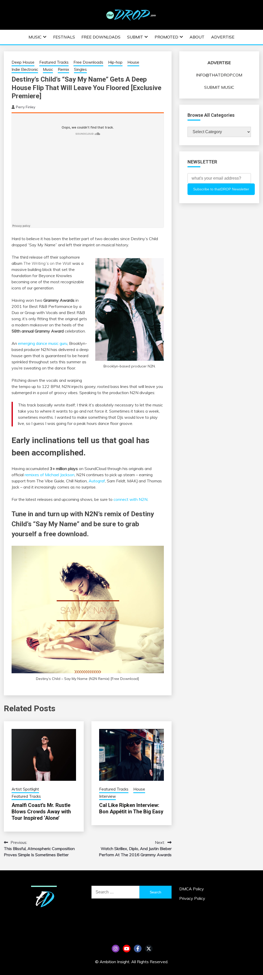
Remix (63, 69)
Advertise (222, 37)
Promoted (166, 37)
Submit (135, 37)
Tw (149, 948)
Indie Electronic (25, 69)
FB (138, 948)
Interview (107, 796)
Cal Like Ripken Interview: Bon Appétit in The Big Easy (131, 808)
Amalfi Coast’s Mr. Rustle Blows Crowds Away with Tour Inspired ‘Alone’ (41, 811)
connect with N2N (130, 499)
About (197, 37)
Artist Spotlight (25, 789)
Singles (80, 69)
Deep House (23, 62)
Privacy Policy (192, 898)
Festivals (64, 37)
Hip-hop (115, 62)
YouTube (126, 948)
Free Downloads (100, 37)
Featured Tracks (54, 62)
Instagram (115, 948)
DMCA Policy (191, 888)
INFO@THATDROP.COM (219, 74)
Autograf (97, 480)
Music (35, 37)
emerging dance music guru (42, 343)
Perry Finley (25, 107)
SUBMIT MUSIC (219, 87)
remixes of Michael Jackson (49, 474)
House (133, 62)
